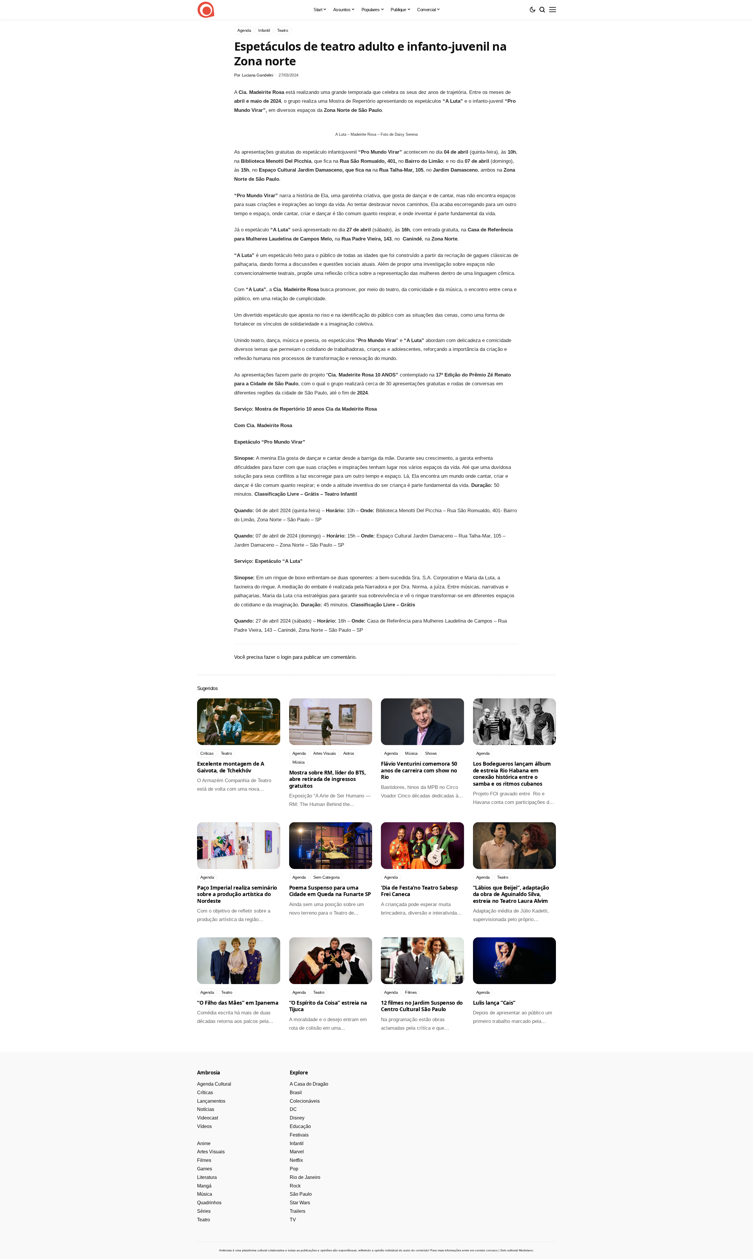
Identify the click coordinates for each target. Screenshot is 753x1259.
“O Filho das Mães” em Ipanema (238, 1002)
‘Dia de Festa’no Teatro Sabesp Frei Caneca (419, 891)
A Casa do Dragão (309, 1084)
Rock (295, 1185)
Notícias (205, 1109)
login (286, 657)
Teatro (203, 1219)
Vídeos (204, 1126)
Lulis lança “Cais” (494, 1002)
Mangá (204, 1185)
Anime (204, 1143)
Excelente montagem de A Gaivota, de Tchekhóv (230, 767)
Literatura (207, 1177)
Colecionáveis (305, 1101)
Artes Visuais (211, 1151)
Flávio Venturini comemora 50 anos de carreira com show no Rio (419, 770)
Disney (297, 1117)
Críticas (205, 1092)
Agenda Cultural (214, 1084)
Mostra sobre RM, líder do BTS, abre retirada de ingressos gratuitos (327, 779)
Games (204, 1168)
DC (293, 1109)
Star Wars (300, 1202)
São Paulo (301, 1194)
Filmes (204, 1160)
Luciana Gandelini (257, 75)
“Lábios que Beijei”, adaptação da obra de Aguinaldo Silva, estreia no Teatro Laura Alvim (511, 894)
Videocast (207, 1117)
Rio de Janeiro (305, 1177)
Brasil (296, 1092)
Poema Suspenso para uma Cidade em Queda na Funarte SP (330, 891)
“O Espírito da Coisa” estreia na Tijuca (328, 1006)
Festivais (299, 1134)
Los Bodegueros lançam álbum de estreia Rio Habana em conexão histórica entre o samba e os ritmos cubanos (512, 773)
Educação (300, 1126)
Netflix (296, 1160)
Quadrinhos (209, 1202)
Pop (294, 1168)
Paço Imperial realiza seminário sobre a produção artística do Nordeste (237, 894)
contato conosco (486, 1250)
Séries (204, 1211)
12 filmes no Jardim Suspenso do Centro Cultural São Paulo (422, 1006)
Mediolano (526, 1250)
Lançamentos (211, 1101)
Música (204, 1194)
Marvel (297, 1151)
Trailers (297, 1211)
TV (293, 1219)
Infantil (297, 1143)
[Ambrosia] (206, 10)
